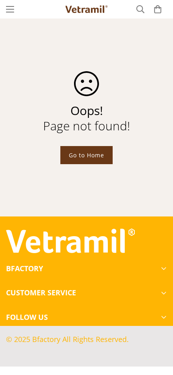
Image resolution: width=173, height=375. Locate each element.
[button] (157, 9)
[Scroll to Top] (158, 332)
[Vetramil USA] (87, 9)
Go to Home (86, 155)
